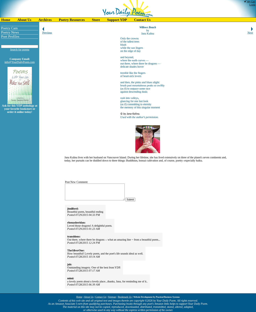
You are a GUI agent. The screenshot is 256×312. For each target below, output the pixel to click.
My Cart (250, 1)
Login (252, 4)
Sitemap (112, 297)
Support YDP (117, 20)
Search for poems (19, 49)
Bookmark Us (124, 297)
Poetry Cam (9, 28)
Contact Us (142, 20)
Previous (47, 32)
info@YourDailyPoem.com (20, 62)
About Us (24, 20)
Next (250, 32)
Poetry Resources (72, 20)
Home (5, 20)
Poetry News (10, 32)
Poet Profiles (10, 36)
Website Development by (156, 297)
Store (96, 20)
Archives (45, 20)
